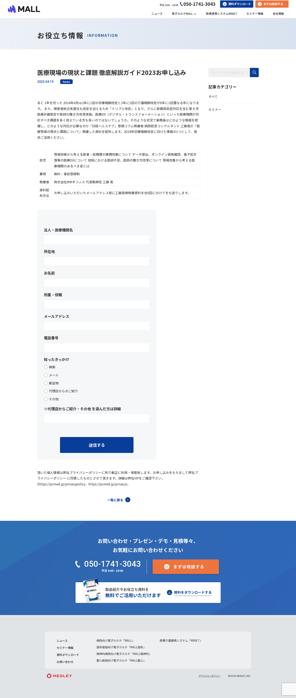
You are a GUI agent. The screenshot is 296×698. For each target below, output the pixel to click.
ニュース (156, 13)
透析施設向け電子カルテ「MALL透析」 (121, 647)
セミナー (214, 109)
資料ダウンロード (239, 4)
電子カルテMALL (182, 13)
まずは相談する (273, 4)
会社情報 (278, 13)
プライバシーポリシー (209, 675)
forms (66, 81)
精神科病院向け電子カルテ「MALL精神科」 (124, 654)
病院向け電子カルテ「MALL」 (115, 640)
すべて (213, 96)
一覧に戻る (115, 499)
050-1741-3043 (199, 4)
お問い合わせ (65, 662)
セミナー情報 (254, 13)
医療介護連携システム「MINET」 (181, 640)
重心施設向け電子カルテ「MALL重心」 (121, 660)
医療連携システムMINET (221, 13)
